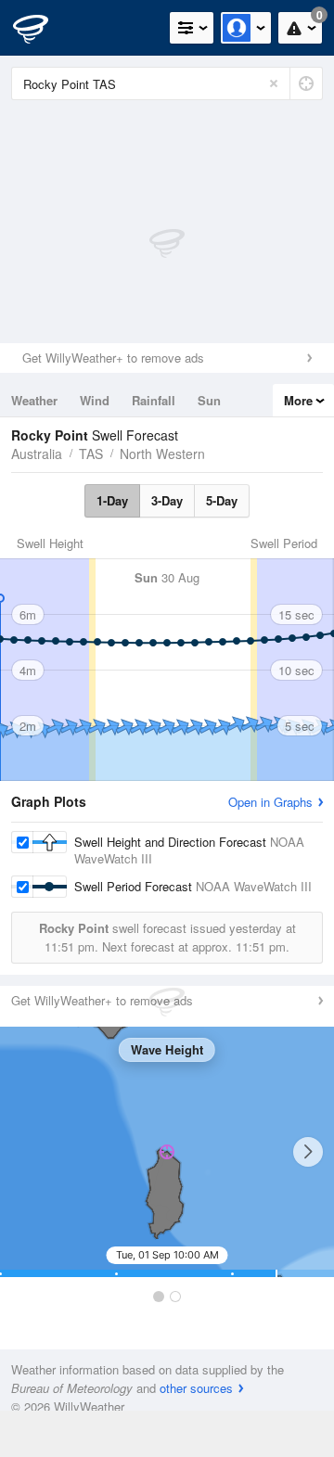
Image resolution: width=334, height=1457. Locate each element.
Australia (36, 453)
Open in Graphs (270, 802)
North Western (162, 453)
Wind (94, 400)
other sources (196, 1388)
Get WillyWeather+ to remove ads (113, 357)
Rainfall (153, 400)
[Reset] (273, 83)
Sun (209, 400)
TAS (91, 453)
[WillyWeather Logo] (41, 27)
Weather (34, 400)
